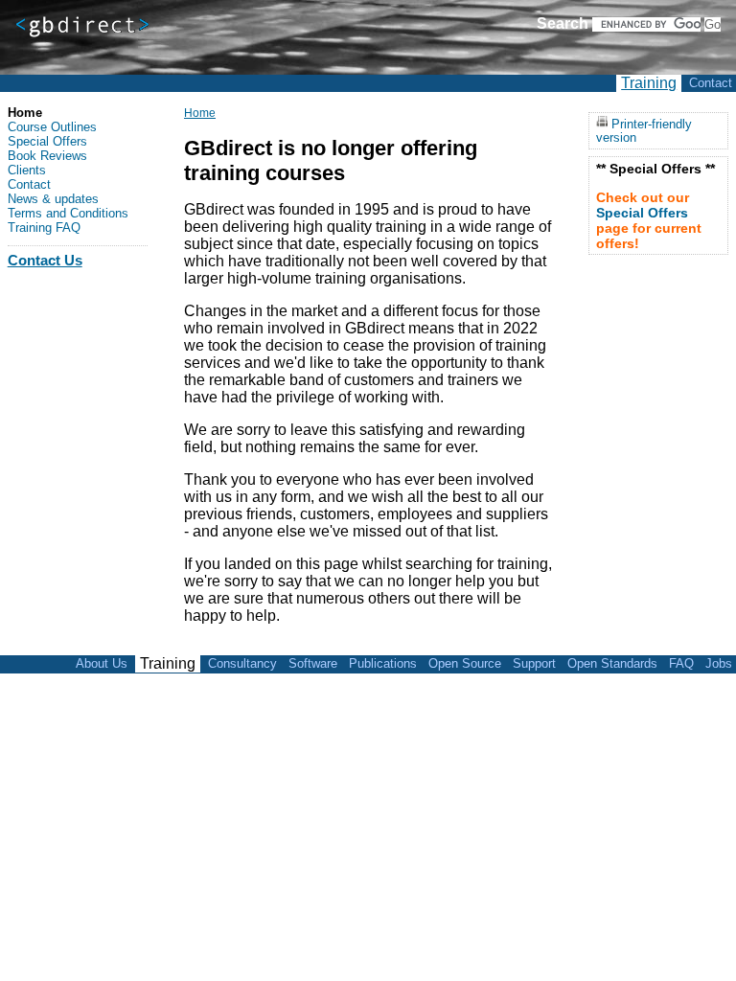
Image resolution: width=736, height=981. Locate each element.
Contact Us (45, 260)
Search (562, 23)
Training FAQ (44, 227)
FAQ (681, 663)
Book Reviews (47, 155)
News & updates (53, 199)
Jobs (718, 663)
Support (534, 663)
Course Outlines (52, 127)
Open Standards (612, 663)
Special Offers (47, 141)
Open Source (464, 663)
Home (200, 113)
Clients (27, 170)
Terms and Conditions (68, 213)
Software (312, 663)
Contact (710, 83)
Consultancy (242, 663)
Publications (383, 663)
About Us (101, 663)
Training (649, 83)
